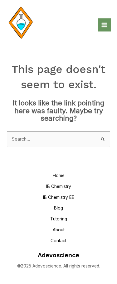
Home (59, 175)
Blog (58, 207)
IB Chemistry (58, 186)
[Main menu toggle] (104, 24)
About (59, 229)
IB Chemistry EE (58, 197)
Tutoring (58, 218)
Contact (58, 240)
